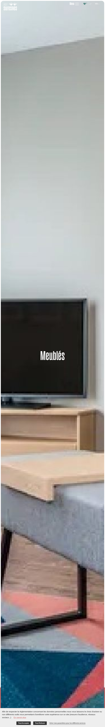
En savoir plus (20, 717)
